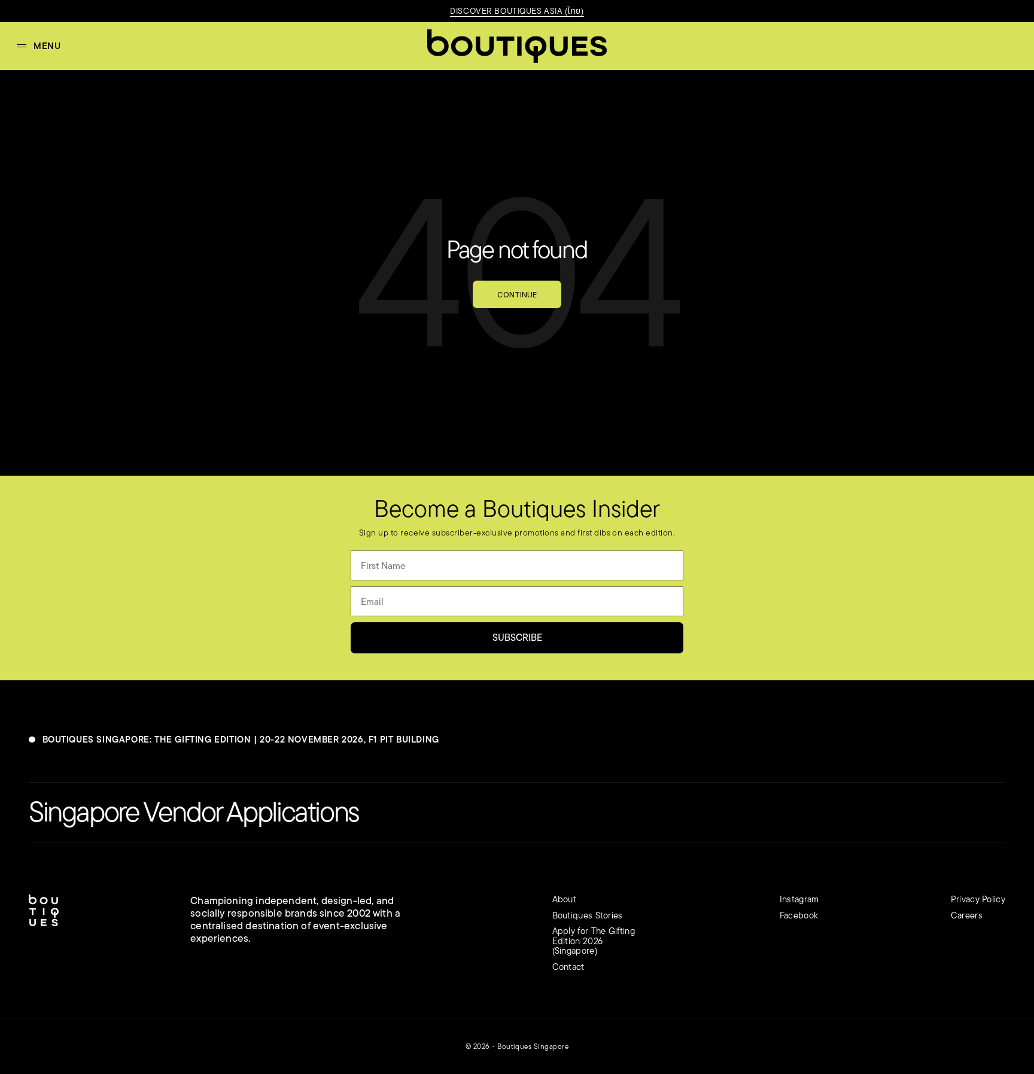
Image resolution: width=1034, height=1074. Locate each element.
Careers (967, 915)
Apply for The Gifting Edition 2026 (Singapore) (593, 940)
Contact (568, 966)
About (564, 899)
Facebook (799, 915)
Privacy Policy (978, 899)
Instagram (799, 899)
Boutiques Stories (587, 915)
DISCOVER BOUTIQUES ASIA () (516, 11)
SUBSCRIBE (517, 637)
